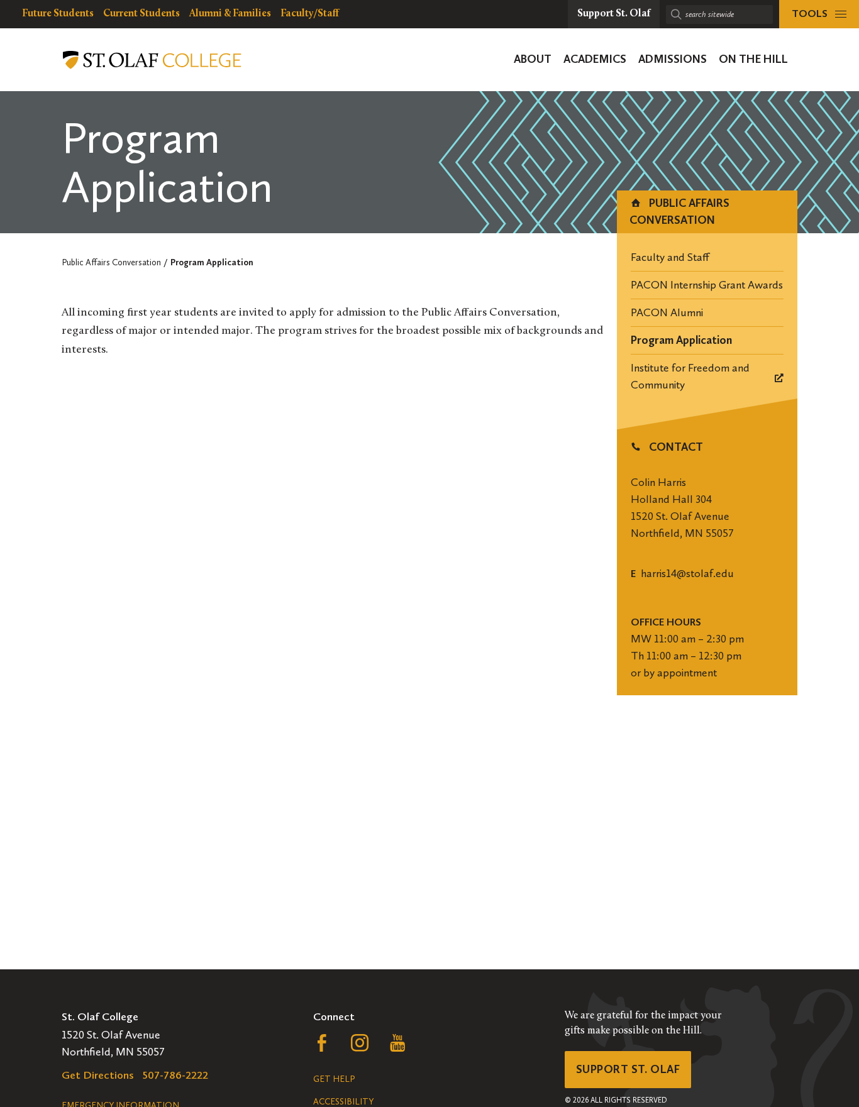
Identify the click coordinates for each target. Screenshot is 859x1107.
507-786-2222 (175, 1075)
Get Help (334, 1079)
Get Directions (98, 1075)
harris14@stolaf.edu (687, 573)
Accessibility (343, 1101)
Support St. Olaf (628, 1069)
